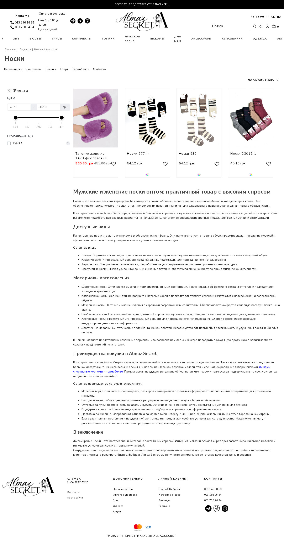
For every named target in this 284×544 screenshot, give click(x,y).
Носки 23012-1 (243, 154)
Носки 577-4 (138, 154)
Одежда (260, 38)
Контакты (22, 16)
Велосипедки (13, 69)
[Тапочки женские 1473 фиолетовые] (95, 118)
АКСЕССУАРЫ (201, 38)
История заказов (169, 494)
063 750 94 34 (24, 27)
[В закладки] (113, 164)
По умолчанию (261, 80)
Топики (108, 38)
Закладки (164, 500)
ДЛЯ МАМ (177, 39)
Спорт (64, 69)
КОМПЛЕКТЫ (82, 38)
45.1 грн (257, 16)
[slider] (15, 117)
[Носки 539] (199, 118)
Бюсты (35, 38)
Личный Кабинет (169, 489)
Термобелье (80, 69)
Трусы (56, 38)
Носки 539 (188, 154)
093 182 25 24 (213, 494)
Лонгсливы (33, 69)
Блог (116, 500)
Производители (123, 489)
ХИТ (16, 38)
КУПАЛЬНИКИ (232, 38)
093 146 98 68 (24, 23)
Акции (117, 511)
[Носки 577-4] (147, 118)
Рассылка (164, 506)
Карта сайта (75, 497)
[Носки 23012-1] (250, 118)
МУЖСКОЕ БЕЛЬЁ (132, 39)
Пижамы (157, 38)
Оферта (118, 506)
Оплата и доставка (52, 14)
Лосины (50, 69)
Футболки (99, 69)
